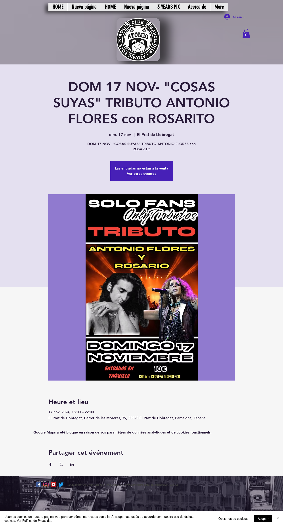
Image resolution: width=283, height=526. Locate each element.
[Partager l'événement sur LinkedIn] (72, 464)
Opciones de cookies (233, 518)
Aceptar (263, 518)
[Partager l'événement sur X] (61, 464)
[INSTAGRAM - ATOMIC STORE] (46, 484)
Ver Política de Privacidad (34, 520)
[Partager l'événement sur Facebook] (50, 464)
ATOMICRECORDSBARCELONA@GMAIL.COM (149, 484)
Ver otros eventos (141, 174)
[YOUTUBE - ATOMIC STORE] (53, 484)
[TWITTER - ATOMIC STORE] (61, 484)
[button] (246, 33)
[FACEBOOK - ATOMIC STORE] (38, 484)
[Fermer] (277, 518)
